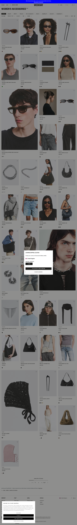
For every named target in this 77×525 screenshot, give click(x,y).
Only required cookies (18, 518)
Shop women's (36, 2)
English (29, 263)
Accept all (18, 515)
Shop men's (41, 2)
